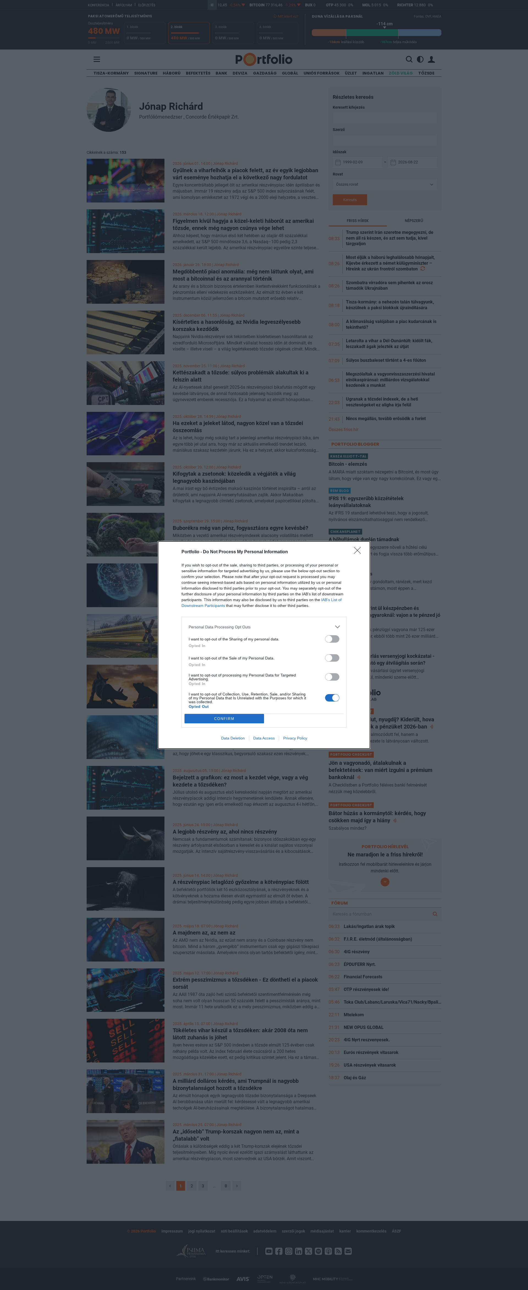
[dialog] (264, 645)
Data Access (264, 738)
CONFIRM (224, 719)
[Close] (359, 552)
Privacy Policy (295, 738)
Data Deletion (233, 738)
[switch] (332, 639)
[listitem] (264, 627)
